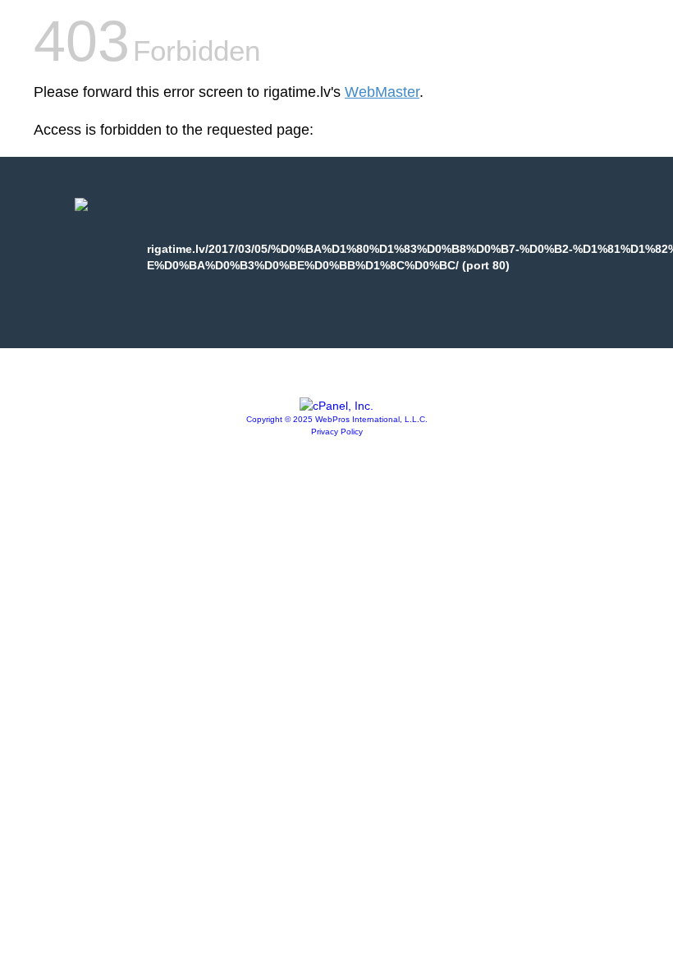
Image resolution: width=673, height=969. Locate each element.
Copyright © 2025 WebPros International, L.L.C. (337, 419)
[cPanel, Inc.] (336, 405)
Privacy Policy (337, 431)
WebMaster (382, 92)
